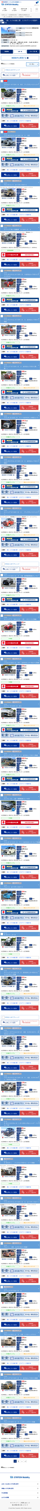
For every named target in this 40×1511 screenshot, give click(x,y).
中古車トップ (4, 14)
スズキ (21, 84)
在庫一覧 (20, 51)
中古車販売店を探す (13, 14)
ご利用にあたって (25, 1502)
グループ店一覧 (33, 51)
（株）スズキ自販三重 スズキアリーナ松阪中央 (13, 16)
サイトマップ (14, 1502)
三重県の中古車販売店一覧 (24, 14)
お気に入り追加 (12, 126)
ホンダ (22, 1123)
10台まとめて (12, 70)
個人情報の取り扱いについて (20, 1505)
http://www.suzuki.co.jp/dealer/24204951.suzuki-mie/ (23, 45)
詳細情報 (7, 51)
